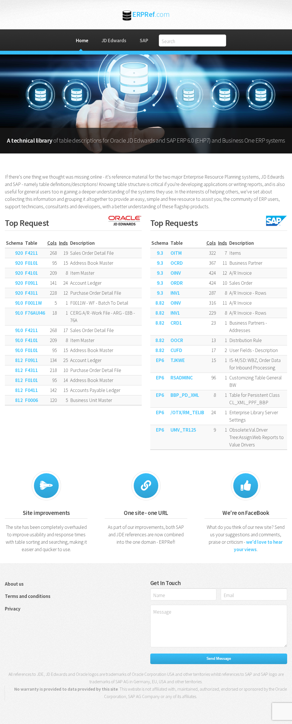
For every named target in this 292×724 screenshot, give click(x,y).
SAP (144, 40)
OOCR (177, 340)
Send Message (218, 658)
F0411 (31, 390)
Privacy (13, 609)
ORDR (177, 283)
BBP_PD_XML (185, 395)
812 (19, 360)
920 (19, 253)
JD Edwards (114, 40)
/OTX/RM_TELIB (187, 412)
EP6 (160, 360)
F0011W (33, 303)
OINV (176, 273)
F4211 (31, 253)
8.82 (159, 303)
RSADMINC (182, 378)
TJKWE (178, 360)
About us (14, 584)
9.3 (160, 253)
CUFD (176, 350)
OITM (176, 253)
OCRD (177, 263)
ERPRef (150, 14)
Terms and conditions (27, 596)
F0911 (31, 283)
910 (19, 303)
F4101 (31, 273)
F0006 (31, 400)
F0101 (31, 263)
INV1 (175, 293)
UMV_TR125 (183, 430)
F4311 (31, 293)
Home (82, 40)
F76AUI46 (35, 313)
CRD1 (176, 323)
